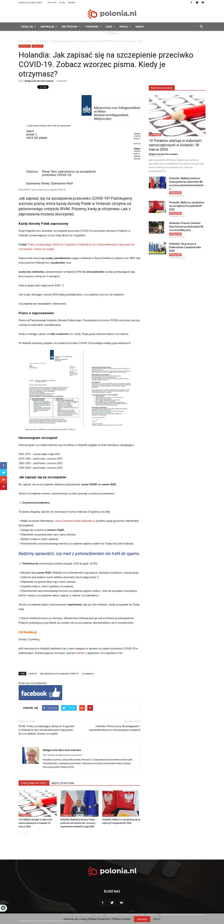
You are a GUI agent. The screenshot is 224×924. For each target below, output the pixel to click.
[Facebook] (191, 2)
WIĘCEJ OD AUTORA (62, 783)
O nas (62, 2)
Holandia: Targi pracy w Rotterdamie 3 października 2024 (185, 247)
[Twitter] (197, 2)
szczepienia (88, 673)
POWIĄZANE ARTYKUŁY (34, 783)
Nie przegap (70, 26)
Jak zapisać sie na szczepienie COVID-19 (59, 673)
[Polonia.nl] (112, 13)
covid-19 (32, 673)
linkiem (81, 652)
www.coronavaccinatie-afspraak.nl (74, 520)
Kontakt (71, 2)
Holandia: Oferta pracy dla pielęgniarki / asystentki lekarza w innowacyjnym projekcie (114, 728)
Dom (109, 26)
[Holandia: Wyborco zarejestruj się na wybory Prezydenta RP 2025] (121, 803)
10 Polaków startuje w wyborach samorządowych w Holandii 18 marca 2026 (35, 823)
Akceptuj (142, 919)
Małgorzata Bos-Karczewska (39, 81)
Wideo (139, 26)
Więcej (156, 919)
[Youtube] (202, 2)
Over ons (52, 2)
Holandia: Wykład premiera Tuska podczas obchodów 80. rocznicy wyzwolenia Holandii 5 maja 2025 (77, 823)
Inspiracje (47, 26)
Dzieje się (27, 26)
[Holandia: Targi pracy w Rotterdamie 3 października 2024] (157, 248)
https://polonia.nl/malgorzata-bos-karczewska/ (62, 755)
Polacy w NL (37, 46)
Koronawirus (42, 41)
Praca (124, 26)
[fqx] (6, 908)
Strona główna (26, 41)
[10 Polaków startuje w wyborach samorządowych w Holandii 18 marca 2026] (38, 803)
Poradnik (91, 26)
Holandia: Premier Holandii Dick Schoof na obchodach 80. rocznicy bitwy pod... (186, 227)
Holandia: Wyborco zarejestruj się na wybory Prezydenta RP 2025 (186, 206)
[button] (201, 26)
